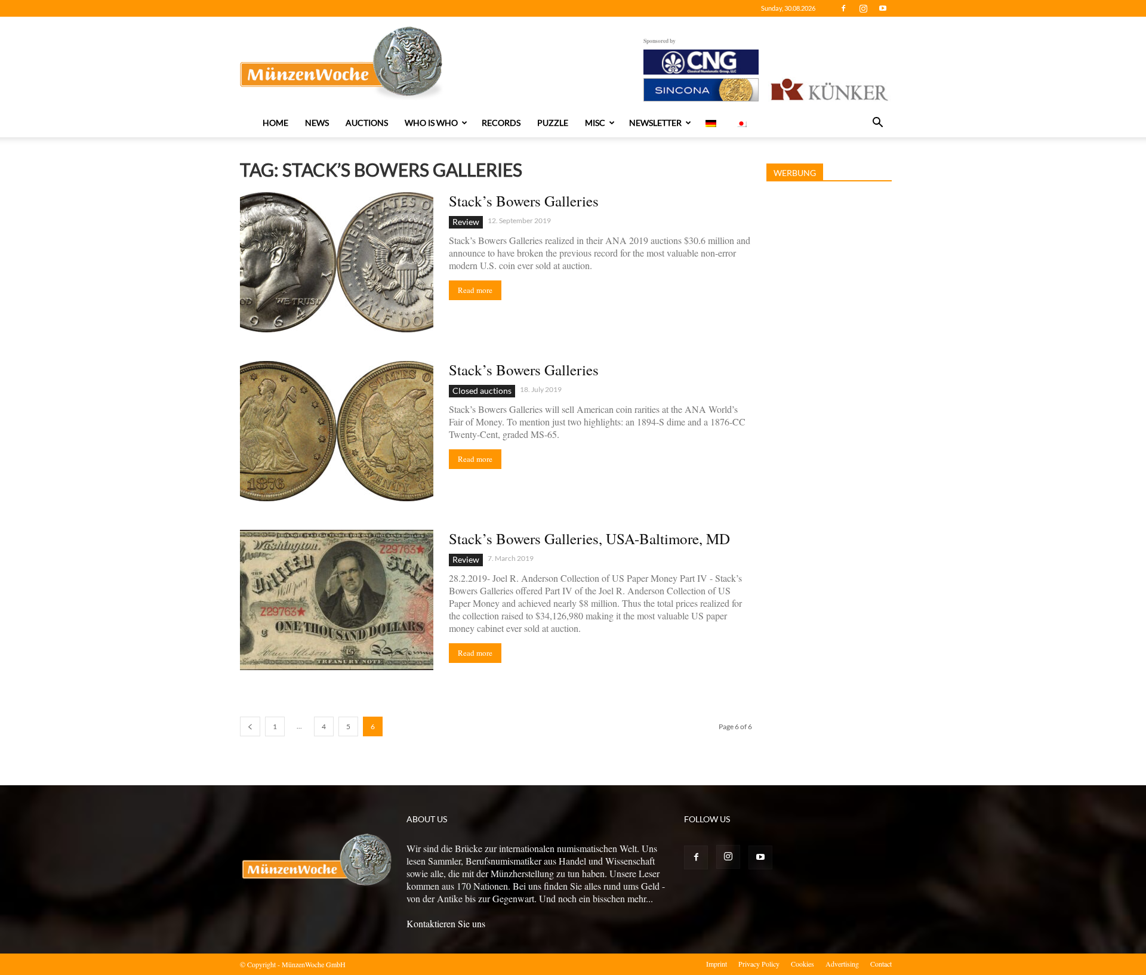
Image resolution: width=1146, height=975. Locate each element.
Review (465, 222)
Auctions (367, 123)
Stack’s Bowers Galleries (524, 201)
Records (501, 123)
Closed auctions (482, 390)
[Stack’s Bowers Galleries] (336, 262)
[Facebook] (843, 8)
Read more (475, 290)
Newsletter (655, 123)
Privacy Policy (759, 963)
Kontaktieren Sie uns (445, 923)
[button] (877, 123)
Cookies (802, 963)
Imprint (716, 963)
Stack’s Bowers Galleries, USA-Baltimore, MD (589, 538)
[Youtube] (883, 8)
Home (275, 123)
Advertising (842, 963)
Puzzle (552, 123)
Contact (881, 963)
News (317, 123)
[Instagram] (863, 8)
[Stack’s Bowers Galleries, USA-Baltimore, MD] (336, 600)
